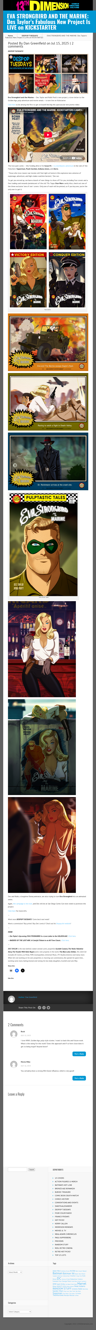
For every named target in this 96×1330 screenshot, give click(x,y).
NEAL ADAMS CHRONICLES (66, 1234)
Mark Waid (74, 1284)
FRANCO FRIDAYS (62, 1216)
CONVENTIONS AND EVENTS (66, 1202)
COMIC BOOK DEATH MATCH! (67, 1195)
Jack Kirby (61, 1284)
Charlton (73, 1276)
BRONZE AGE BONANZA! (65, 1188)
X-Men (77, 1295)
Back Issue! (79, 1271)
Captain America (57, 1276)
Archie (72, 1271)
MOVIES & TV (60, 1230)
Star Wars (78, 1291)
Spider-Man (58, 1291)
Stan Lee (66, 1291)
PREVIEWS (59, 1241)
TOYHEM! (78, 1293)
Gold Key (74, 1281)
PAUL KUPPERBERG (63, 1237)
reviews (75, 1289)
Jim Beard (68, 1284)
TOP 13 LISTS (60, 1255)
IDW (54, 1284)
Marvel (81, 1284)
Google (39, 1008)
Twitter (48, 1008)
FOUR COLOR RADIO (63, 1213)
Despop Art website (63, 923)
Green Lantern (81, 1281)
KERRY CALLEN (61, 1223)
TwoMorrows (58, 1295)
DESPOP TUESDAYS (30, 35)
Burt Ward (82, 1274)
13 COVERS (59, 1178)
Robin (80, 1289)
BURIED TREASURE (63, 1192)
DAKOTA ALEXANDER (63, 1206)
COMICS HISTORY (62, 1199)
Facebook (44, 1008)
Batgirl (85, 1271)
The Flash (66, 1293)
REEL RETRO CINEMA (63, 1248)
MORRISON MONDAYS (64, 1227)
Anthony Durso (65, 1271)
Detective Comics (76, 1279)
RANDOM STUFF (61, 1244)
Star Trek (72, 1291)
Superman (57, 1293)
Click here (11, 104)
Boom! (76, 1274)
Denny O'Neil (66, 1279)
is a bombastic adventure (63, 166)
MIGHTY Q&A (61, 1286)
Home (10, 35)
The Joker (72, 1293)
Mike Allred (70, 1286)
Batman (57, 1273)
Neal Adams (79, 1286)
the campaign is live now (22, 903)
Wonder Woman (69, 1295)
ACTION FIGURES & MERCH (66, 1181)
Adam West (57, 1271)
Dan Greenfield (35, 43)
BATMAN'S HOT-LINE (63, 1185)
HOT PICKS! (59, 1220)
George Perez (66, 1281)
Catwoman (66, 1276)
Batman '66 (69, 1273)
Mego (54, 1286)
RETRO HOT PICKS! (62, 1251)
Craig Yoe (79, 1276)
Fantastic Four (57, 1281)
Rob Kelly (85, 1289)
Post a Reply (79, 1054)
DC (59, 1278)
